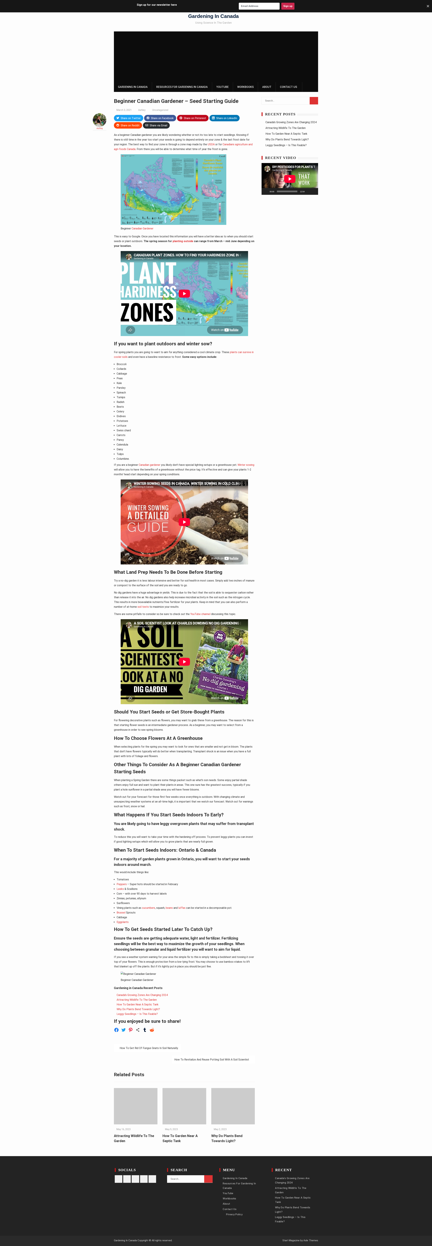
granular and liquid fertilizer (168, 949)
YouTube (222, 87)
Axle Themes (310, 1240)
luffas (181, 907)
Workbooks (245, 87)
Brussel (121, 912)
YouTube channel (200, 614)
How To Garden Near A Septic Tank (137, 1004)
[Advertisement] (216, 56)
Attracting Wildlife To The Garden (137, 999)
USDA (211, 144)
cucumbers (148, 907)
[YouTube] (152, 1179)
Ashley (141, 110)
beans (169, 907)
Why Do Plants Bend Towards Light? (138, 1009)
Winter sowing (246, 464)
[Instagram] (118, 1179)
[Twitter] (144, 1179)
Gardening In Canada (213, 16)
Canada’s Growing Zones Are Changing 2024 (142, 995)
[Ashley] (99, 125)
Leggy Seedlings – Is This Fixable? (137, 1014)
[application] (290, 179)
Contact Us (288, 87)
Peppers (122, 884)
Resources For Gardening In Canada (182, 87)
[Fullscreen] (313, 191)
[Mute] (308, 191)
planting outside (183, 241)
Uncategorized (160, 110)
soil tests (143, 606)
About (266, 87)
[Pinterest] (135, 1179)
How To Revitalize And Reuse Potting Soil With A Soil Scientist (211, 1059)
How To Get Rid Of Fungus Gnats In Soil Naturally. (149, 1048)
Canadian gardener (149, 464)
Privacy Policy (234, 1214)
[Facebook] (127, 1179)
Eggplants (123, 922)
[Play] (266, 191)
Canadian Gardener (142, 228)
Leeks (120, 889)
